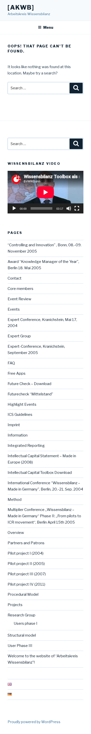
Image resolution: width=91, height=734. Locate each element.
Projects (15, 605)
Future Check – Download (29, 384)
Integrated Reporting (26, 445)
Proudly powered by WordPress (34, 722)
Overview (16, 532)
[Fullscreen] (76, 208)
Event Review (19, 299)
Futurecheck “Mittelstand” (30, 394)
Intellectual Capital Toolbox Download (40, 472)
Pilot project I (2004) (25, 553)
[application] (45, 192)
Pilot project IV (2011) (26, 584)
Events (14, 309)
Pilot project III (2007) (27, 574)
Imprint (14, 425)
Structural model (22, 635)
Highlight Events (22, 404)
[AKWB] (21, 7)
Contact (14, 278)
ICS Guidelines (20, 414)
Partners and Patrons (26, 543)
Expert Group (19, 336)
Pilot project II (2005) (26, 563)
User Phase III (20, 645)
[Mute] (68, 208)
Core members (20, 288)
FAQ (11, 363)
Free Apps (17, 373)
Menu (48, 27)
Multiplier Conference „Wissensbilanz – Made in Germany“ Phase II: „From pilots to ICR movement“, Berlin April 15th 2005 (44, 516)
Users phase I (25, 623)
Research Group (21, 615)
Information (18, 435)
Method (14, 499)
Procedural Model (23, 594)
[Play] (14, 208)
